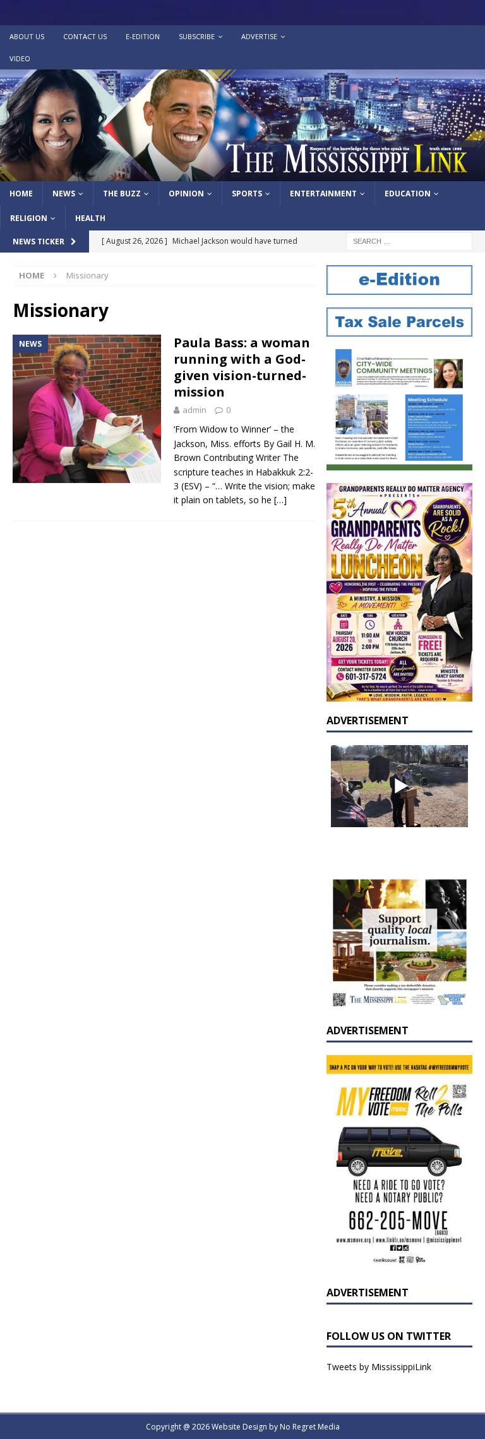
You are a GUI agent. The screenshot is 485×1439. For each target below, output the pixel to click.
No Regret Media (310, 1426)
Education (408, 193)
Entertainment (323, 193)
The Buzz (122, 193)
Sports (247, 193)
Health (90, 218)
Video (19, 58)
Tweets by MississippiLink (378, 1367)
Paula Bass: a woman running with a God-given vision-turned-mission (242, 367)
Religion (28, 218)
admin (195, 409)
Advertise (259, 36)
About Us (26, 36)
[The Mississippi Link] (242, 174)
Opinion (186, 193)
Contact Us (85, 36)
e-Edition (143, 36)
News (63, 193)
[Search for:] (409, 241)
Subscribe (197, 36)
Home (21, 193)
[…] (280, 500)
